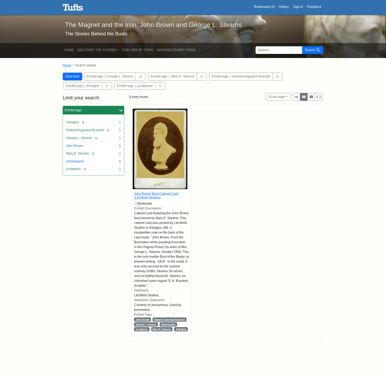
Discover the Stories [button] (97, 50)
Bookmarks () (264, 6)
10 (276, 96)
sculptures (142, 329)
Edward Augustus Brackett (169, 319)
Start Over (72, 76)
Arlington (181, 329)
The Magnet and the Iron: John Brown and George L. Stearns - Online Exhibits (73, 7)
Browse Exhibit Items (176, 50)
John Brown (74, 145)
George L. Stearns (146, 324)
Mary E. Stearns (162, 329)
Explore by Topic (138, 50)
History (284, 6)
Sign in (298, 6)
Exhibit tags (73, 110)
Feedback (314, 6)
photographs (75, 161)
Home (69, 50)
